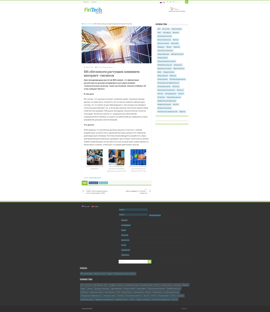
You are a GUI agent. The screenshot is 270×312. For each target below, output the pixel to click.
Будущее (161, 47)
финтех (182, 112)
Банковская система (165, 36)
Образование (163, 79)
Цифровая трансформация (167, 101)
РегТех (161, 94)
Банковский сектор (165, 40)
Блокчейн (175, 43)
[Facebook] (167, 2)
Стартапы (162, 97)
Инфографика (163, 58)
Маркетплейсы (169, 72)
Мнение (173, 76)
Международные (108, 67)
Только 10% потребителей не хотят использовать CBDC (96, 191)
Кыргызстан (125, 240)
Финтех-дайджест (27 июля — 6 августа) (136, 191)
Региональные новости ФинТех (124, 274)
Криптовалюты (179, 68)
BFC (91, 308)
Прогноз (180, 90)
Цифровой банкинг (165, 104)
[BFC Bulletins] (93, 10)
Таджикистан (125, 250)
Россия (123, 245)
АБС (160, 32)
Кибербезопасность (165, 65)
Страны (93, 2)
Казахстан (124, 235)
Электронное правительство (168, 112)
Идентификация (164, 54)
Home (85, 24)
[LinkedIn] (170, 2)
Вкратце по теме (99, 274)
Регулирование (171, 94)
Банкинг (176, 32)
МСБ (160, 72)
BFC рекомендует (86, 274)
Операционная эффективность (169, 83)
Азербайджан (125, 225)
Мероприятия (163, 76)
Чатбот (176, 104)
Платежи (176, 86)
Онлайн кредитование (178, 79)
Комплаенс (178, 65)
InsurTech (166, 29)
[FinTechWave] (173, 2)
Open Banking (177, 29)
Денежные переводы (166, 50)
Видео (169, 47)
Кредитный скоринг (165, 68)
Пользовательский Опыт (167, 90)
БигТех (176, 40)
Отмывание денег (164, 86)
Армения (124, 220)
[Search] (186, 1)
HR (159, 29)
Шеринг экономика (165, 108)
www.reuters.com (95, 178)
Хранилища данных (174, 97)
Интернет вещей (177, 54)
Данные (177, 47)
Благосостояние (164, 43)
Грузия (123, 230)
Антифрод (167, 32)
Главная (86, 2)
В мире (110, 274)
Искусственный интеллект (167, 61)
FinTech (90, 24)
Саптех (181, 94)
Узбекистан (125, 255)
